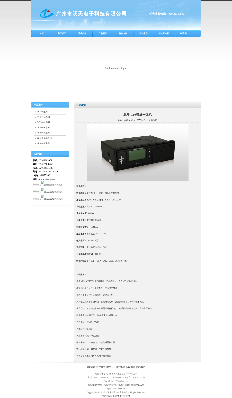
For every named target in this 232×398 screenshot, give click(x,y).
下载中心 (143, 33)
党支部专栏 (164, 33)
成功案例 (131, 367)
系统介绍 (82, 33)
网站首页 (91, 367)
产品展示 (103, 33)
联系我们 (184, 33)
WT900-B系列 (43, 127)
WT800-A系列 (43, 117)
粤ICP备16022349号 (121, 396)
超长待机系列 (43, 143)
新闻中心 (111, 367)
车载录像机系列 (44, 138)
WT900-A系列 (43, 122)
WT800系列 (42, 112)
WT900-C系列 (43, 133)
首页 (42, 33)
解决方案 (123, 33)
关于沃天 (62, 33)
